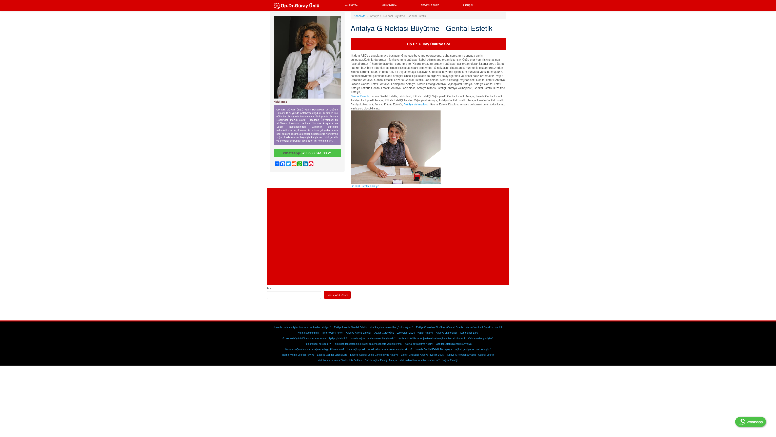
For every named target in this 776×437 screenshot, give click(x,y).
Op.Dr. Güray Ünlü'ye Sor (428, 44)
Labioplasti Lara (469, 332)
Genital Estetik (360, 96)
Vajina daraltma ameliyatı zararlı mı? (420, 360)
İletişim (468, 5)
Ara (269, 288)
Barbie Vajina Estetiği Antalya (381, 360)
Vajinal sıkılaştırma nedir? (419, 343)
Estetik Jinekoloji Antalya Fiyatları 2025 (422, 354)
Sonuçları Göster (337, 295)
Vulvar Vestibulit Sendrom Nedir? (484, 327)
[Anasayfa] (298, 5)
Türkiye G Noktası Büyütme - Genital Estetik (439, 327)
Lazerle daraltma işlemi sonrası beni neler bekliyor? (302, 327)
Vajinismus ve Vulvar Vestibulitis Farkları (340, 360)
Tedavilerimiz (430, 5)
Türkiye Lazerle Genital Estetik (350, 327)
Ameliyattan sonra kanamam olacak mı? (390, 349)
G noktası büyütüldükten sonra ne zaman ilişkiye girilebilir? (315, 338)
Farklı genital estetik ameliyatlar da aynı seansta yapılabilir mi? (368, 343)
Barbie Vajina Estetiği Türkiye (298, 354)
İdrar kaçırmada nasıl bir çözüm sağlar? (391, 327)
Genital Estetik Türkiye (365, 186)
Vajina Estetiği (450, 360)
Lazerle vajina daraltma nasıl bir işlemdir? (373, 338)
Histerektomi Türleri (332, 332)
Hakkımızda (389, 5)
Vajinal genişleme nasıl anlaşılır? (473, 349)
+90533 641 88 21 (317, 153)
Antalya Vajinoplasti (447, 332)
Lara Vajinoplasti (356, 349)
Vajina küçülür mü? (308, 332)
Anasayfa (351, 5)
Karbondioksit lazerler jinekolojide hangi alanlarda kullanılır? (432, 338)
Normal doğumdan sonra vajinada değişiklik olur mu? (314, 349)
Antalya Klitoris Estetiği (358, 332)
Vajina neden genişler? (480, 338)
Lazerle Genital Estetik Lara (332, 354)
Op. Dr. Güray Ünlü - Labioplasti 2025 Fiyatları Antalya (403, 332)
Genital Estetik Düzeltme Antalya (454, 343)
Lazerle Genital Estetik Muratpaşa (433, 349)
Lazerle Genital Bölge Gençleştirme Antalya (374, 354)
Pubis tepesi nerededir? (318, 343)
